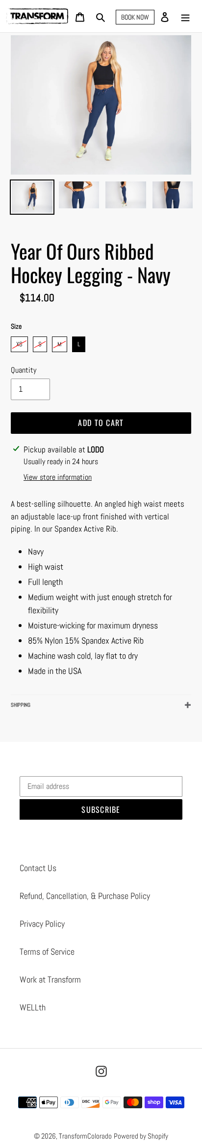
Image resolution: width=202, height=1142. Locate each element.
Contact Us (38, 867)
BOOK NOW (135, 17)
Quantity (23, 370)
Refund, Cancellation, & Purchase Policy (85, 895)
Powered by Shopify (141, 1136)
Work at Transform (50, 979)
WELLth (33, 1007)
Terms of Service (47, 951)
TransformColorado (85, 1136)
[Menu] (185, 16)
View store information (58, 477)
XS (19, 342)
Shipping (20, 704)
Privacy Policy (42, 923)
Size (16, 326)
